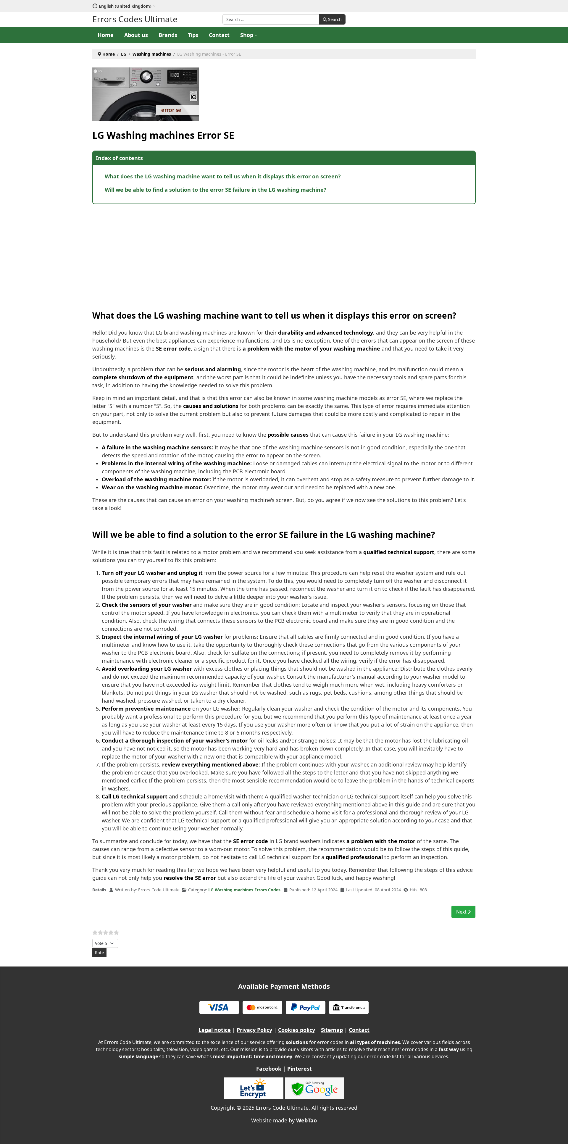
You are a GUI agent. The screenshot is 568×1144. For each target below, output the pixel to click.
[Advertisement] (269, 251)
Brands (168, 34)
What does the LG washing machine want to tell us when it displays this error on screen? (223, 176)
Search (334, 19)
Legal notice (215, 1029)
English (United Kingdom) (125, 6)
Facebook (268, 1068)
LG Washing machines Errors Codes (244, 890)
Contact (219, 34)
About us (136, 34)
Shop (246, 34)
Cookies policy (296, 1029)
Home (106, 34)
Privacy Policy (254, 1029)
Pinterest (299, 1068)
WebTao (306, 1120)
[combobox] (270, 19)
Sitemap (332, 1029)
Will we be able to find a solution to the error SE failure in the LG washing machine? (215, 189)
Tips (193, 34)
